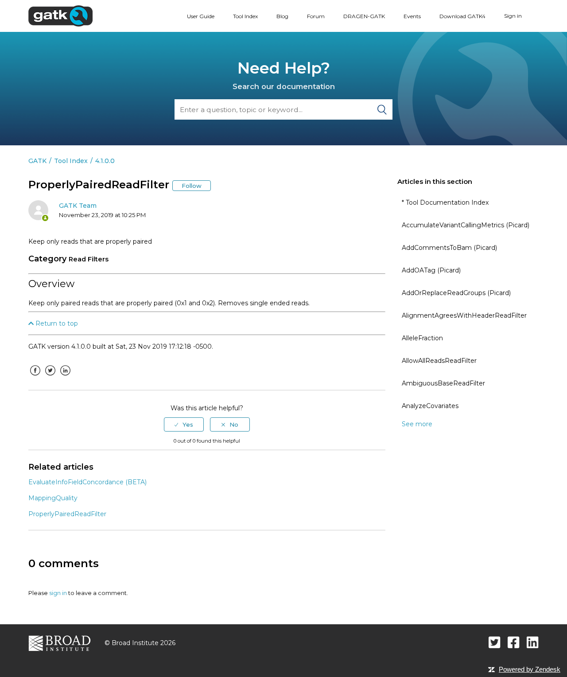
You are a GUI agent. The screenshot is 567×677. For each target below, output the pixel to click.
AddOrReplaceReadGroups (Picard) (456, 293)
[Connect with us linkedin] (533, 642)
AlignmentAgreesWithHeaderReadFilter (464, 315)
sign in (58, 592)
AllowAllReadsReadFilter (439, 361)
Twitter (50, 377)
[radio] (184, 424)
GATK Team (78, 206)
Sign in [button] (513, 15)
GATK (37, 161)
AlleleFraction (422, 338)
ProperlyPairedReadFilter (67, 514)
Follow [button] (192, 185)
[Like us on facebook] (514, 642)
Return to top (56, 323)
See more (417, 424)
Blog (282, 16)
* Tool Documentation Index (445, 202)
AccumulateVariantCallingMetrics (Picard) (465, 225)
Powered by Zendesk (529, 669)
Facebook (35, 377)
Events (412, 16)
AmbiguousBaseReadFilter (443, 383)
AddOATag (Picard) (431, 270)
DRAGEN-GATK (364, 16)
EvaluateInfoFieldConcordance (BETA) (87, 482)
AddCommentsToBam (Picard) (449, 248)
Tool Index (245, 16)
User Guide (200, 16)
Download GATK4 (462, 16)
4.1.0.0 (105, 161)
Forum (316, 16)
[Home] (60, 15)
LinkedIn (65, 377)
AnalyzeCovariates (430, 406)
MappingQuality (53, 498)
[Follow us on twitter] (495, 642)
